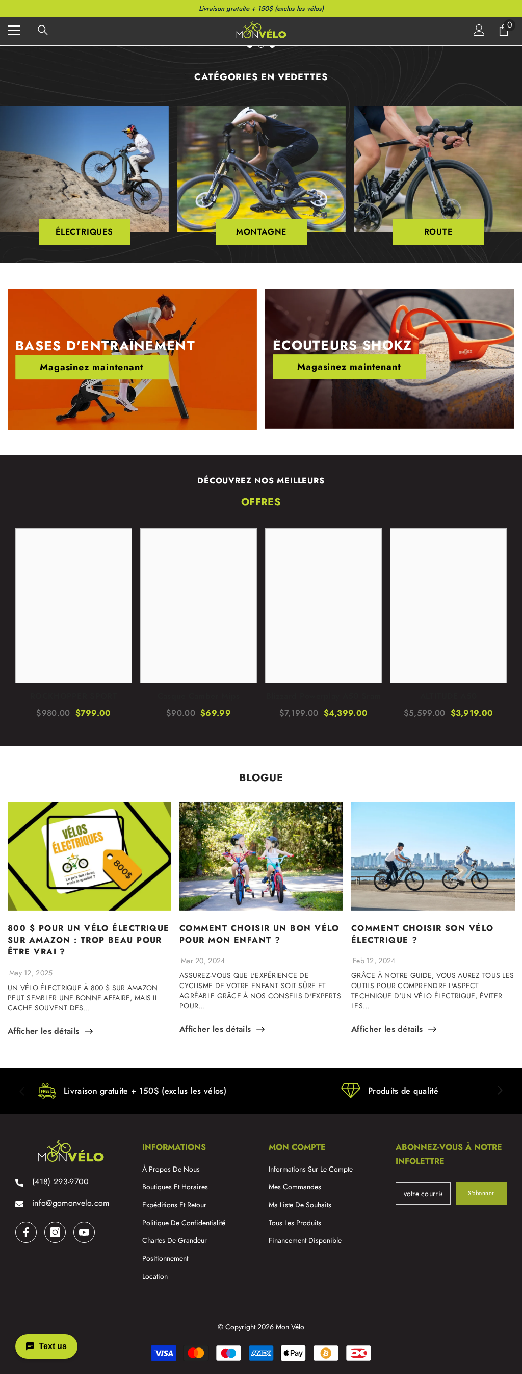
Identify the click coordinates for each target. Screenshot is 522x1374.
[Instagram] (55, 1232)
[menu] (14, 30)
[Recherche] (43, 30)
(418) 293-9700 (60, 1181)
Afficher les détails (43, 1031)
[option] (261, 177)
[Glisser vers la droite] (499, 1091)
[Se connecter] (479, 30)
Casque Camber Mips (199, 696)
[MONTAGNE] (261, 169)
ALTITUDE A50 (448, 696)
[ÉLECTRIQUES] (84, 169)
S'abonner (481, 1193)
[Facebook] (26, 1232)
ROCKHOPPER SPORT (73, 696)
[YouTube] (84, 1232)
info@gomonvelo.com (71, 1203)
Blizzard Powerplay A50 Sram (323, 696)
